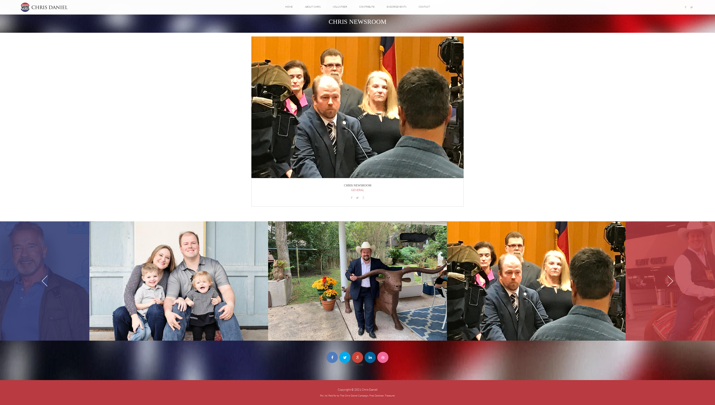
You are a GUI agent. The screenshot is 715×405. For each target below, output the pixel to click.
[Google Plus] (357, 357)
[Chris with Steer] (389, 230)
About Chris (313, 6)
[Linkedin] (370, 357)
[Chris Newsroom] (568, 230)
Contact (424, 6)
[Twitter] (692, 7)
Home (289, 6)
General (357, 190)
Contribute (367, 6)
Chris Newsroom (357, 185)
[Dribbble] (382, 357)
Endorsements (396, 6)
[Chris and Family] (210, 230)
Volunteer (340, 6)
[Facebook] (685, 7)
